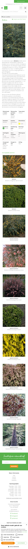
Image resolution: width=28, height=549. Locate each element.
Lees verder (24, 532)
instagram (14, 516)
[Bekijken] (25, 8)
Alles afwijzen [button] (21, 543)
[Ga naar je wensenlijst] (21, 8)
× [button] (26, 524)
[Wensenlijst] (21, 8)
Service (14, 477)
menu (2, 8)
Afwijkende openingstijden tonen (14, 498)
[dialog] (14, 536)
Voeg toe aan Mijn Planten (19, 19)
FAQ (14, 475)
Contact (14, 478)
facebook (14, 513)
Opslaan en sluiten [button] (8, 543)
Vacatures (14, 480)
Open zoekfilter (6, 17)
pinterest (14, 518)
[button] (14, 546)
